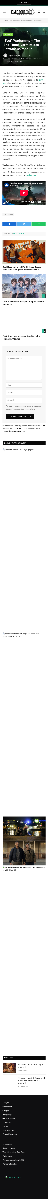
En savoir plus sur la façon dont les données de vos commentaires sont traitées (23, 428)
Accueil (5, 20)
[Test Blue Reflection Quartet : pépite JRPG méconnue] (24, 286)
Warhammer (31, 175)
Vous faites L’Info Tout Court (13, 1152)
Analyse (5, 1103)
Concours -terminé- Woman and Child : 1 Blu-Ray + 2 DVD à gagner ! (31, 1080)
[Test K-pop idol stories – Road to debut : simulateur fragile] (24, 321)
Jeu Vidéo (8, 34)
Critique (5, 1111)
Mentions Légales (9, 1164)
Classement (7, 1107)
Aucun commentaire (13, 59)
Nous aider (24, 2)
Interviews (6, 1122)
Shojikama (13, 55)
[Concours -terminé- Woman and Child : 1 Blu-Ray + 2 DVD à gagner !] (9, 1081)
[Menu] (4, 12)
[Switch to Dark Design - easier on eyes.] (43, 12)
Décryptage (7, 1115)
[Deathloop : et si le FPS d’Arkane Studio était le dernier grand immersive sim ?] (24, 252)
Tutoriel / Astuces (9, 1134)
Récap (5, 1126)
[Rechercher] (39, 12)
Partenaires (7, 1156)
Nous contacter (8, 1148)
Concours (9, 1058)
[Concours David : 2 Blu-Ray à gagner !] (9, 1068)
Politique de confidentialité (13, 1160)
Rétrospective (8, 1130)
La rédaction (7, 1144)
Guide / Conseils (8, 1119)
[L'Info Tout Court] (22, 12)
